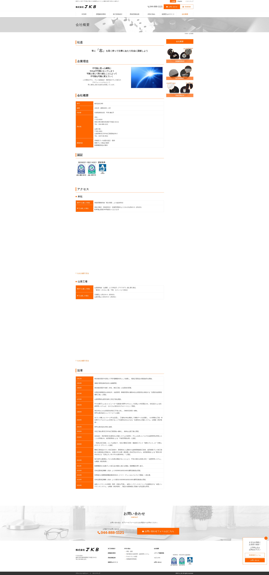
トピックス (157, 557)
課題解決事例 (101, 14)
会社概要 (185, 14)
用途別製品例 (134, 14)
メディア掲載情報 (159, 553)
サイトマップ (189, 1)
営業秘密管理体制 (150, 43)
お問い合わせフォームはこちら (159, 531)
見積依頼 (188, 7)
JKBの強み (151, 14)
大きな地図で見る (83, 273)
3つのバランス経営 (151, 36)
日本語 (173, 1)
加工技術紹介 (117, 14)
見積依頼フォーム (255, 555)
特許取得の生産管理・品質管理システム (150, 27)
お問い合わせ (173, 7)
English (180, 1)
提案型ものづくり (168, 14)
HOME (84, 14)
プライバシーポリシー (82, 573)
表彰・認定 (150, 19)
